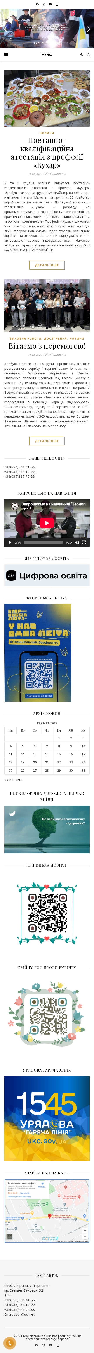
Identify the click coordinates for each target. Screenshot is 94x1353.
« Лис (8, 779)
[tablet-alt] (57, 4)
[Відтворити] (10, 542)
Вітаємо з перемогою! (47, 345)
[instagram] (44, 4)
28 (47, 770)
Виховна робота (25, 338)
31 (83, 770)
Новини (47, 133)
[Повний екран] (84, 542)
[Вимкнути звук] (77, 542)
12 (22, 754)
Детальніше (47, 265)
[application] (47, 523)
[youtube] (50, 4)
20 (35, 762)
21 (47, 762)
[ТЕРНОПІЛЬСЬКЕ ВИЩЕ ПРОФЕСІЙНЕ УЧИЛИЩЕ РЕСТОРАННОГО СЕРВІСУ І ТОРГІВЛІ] (47, 28)
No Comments (55, 173)
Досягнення (55, 338)
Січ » (19, 779)
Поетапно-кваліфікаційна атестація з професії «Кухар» (47, 152)
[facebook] (37, 4)
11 (10, 754)
